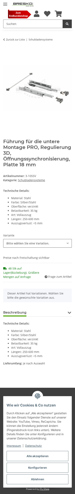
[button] (37, 14)
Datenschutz (33, 445)
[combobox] (37, 243)
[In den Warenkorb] (6, 52)
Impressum (14, 445)
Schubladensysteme (31, 180)
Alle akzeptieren (38, 456)
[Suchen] (67, 24)
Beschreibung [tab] (14, 312)
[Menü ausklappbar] (5, 2)
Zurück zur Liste (15, 39)
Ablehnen (37, 479)
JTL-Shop (44, 489)
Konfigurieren (37, 467)
